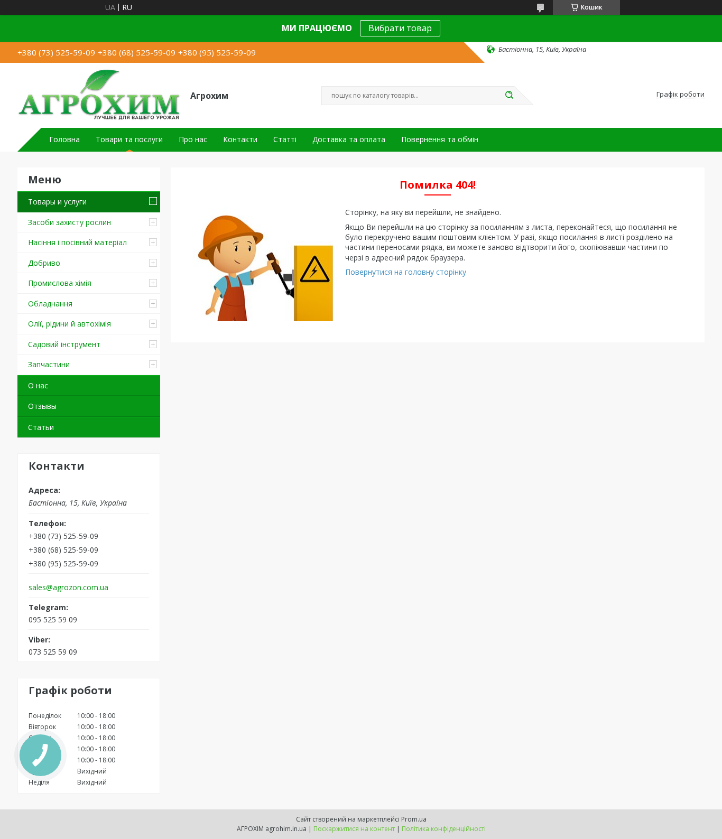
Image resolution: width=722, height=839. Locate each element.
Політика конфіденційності (444, 828)
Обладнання (50, 304)
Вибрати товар (400, 28)
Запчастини (49, 364)
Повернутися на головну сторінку (405, 272)
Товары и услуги (57, 202)
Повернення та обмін (439, 139)
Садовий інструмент (64, 344)
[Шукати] (509, 95)
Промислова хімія (59, 283)
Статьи (41, 427)
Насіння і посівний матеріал (77, 242)
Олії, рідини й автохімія (69, 324)
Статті (285, 139)
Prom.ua (414, 819)
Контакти (240, 139)
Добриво (44, 263)
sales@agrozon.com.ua (68, 587)
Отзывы (42, 406)
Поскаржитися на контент (354, 828)
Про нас (193, 139)
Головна (64, 139)
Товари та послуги (129, 139)
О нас (38, 385)
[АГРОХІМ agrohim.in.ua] (99, 94)
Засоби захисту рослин (69, 222)
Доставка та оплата (348, 139)
